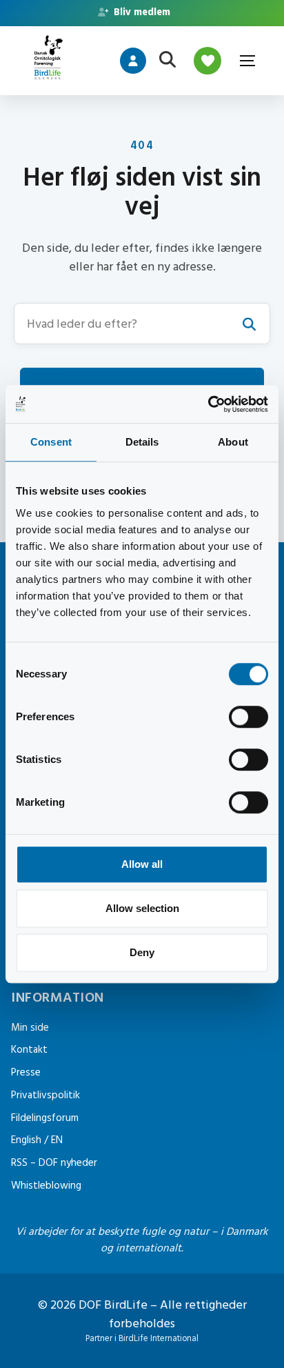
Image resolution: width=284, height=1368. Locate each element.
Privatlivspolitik (45, 1095)
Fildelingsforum (45, 1118)
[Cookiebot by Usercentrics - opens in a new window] (208, 404)
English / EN (37, 1140)
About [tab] (233, 442)
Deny (142, 952)
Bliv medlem (140, 12)
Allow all (142, 864)
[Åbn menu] (247, 61)
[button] (142, 323)
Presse (26, 1072)
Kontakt (29, 1049)
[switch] (248, 717)
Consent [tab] (51, 442)
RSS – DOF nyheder (54, 1163)
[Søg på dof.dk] (167, 61)
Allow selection (142, 908)
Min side (30, 1027)
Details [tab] (142, 442)
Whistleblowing (46, 1185)
